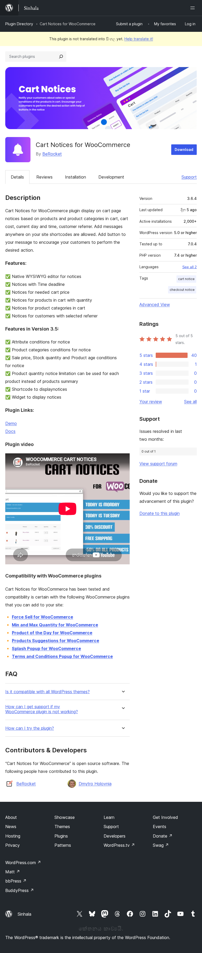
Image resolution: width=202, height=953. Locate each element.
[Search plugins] (61, 56)
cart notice (186, 279)
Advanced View (154, 304)
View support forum (158, 463)
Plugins (61, 836)
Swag (161, 845)
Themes (62, 826)
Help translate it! (138, 39)
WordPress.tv (119, 845)
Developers (114, 836)
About (11, 817)
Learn (109, 817)
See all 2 (189, 267)
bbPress (16, 881)
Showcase (64, 817)
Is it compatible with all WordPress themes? (47, 691)
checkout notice (182, 290)
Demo (11, 423)
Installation (75, 177)
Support (189, 177)
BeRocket (52, 153)
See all (190, 401)
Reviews (44, 177)
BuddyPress (19, 890)
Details (17, 177)
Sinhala (24, 914)
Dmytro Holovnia (95, 783)
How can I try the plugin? (29, 728)
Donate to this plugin (159, 513)
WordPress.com (23, 862)
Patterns (62, 845)
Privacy (12, 845)
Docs (10, 431)
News (10, 826)
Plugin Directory (19, 24)
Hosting (12, 836)
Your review (150, 401)
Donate (163, 836)
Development (111, 177)
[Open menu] (193, 8)
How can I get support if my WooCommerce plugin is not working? (41, 709)
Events (159, 826)
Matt (12, 871)
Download (184, 149)
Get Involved (165, 817)
